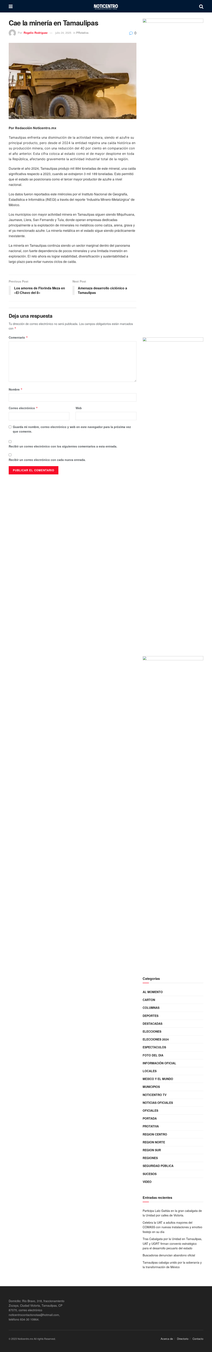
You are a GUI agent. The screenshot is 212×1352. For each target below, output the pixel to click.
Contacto (198, 1339)
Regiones (150, 1158)
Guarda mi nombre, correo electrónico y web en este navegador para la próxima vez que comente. (72, 429)
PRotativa (82, 33)
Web (79, 408)
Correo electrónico (23, 408)
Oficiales (150, 1110)
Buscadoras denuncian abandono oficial (169, 1255)
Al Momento (153, 992)
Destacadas (152, 1023)
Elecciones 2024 (156, 1039)
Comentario (18, 337)
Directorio (182, 1339)
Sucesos (150, 1174)
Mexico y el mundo (158, 1079)
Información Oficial (159, 1063)
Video (147, 1182)
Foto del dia (153, 1055)
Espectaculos (154, 1047)
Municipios (151, 1087)
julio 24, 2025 (63, 33)
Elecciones (152, 1031)
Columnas (151, 1008)
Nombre (16, 389)
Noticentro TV (154, 1095)
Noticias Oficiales (158, 1103)
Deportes (150, 1016)
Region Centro (155, 1134)
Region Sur (152, 1150)
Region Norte (154, 1142)
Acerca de (167, 1339)
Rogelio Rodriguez (36, 33)
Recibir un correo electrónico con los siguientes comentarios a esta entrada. (63, 446)
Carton (149, 1000)
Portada (150, 1118)
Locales (150, 1071)
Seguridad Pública (158, 1166)
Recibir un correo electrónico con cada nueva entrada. (47, 460)
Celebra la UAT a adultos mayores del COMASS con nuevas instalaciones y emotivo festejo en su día (172, 1227)
